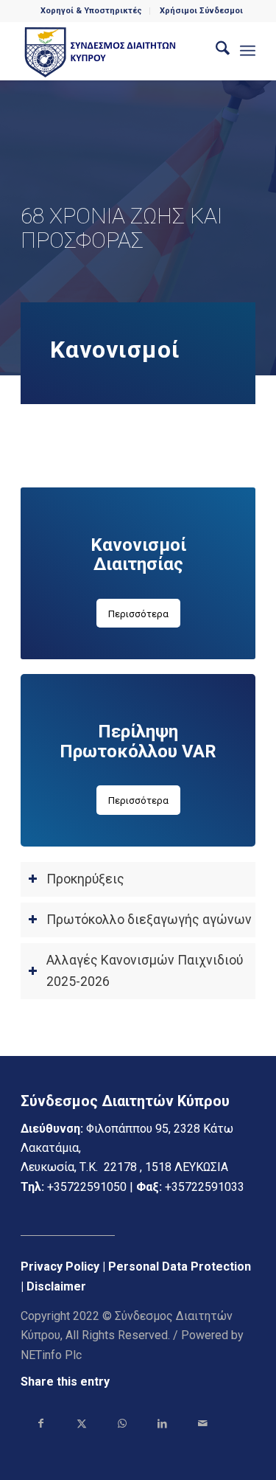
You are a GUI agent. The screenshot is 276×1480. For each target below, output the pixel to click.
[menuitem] (91, 11)
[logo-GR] (114, 50)
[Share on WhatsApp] (122, 1423)
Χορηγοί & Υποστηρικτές (91, 10)
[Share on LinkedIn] (162, 1423)
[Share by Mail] (203, 1423)
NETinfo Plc (51, 1355)
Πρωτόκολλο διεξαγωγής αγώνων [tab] (149, 919)
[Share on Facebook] (41, 1423)
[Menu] (247, 51)
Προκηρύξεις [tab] (85, 879)
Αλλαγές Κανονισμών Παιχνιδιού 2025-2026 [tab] (144, 971)
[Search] (215, 50)
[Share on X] (81, 1423)
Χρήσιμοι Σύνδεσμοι (201, 10)
